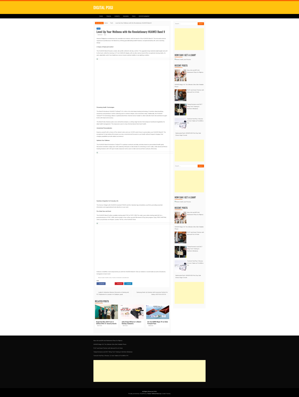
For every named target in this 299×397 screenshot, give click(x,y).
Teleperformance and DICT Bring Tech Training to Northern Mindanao (112, 352)
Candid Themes (166, 393)
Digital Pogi (103, 7)
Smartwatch (119, 277)
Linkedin (128, 283)
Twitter (110, 283)
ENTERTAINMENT (144, 16)
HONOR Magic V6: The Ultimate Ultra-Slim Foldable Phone (109, 344)
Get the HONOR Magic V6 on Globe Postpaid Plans (157, 323)
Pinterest (119, 283)
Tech (98, 28)
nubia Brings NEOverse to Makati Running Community (131, 323)
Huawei (114, 277)
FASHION (125, 16)
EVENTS (117, 16)
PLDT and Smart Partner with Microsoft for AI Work (108, 348)
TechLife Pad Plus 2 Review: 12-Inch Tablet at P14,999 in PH (110, 355)
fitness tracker (101, 277)
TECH (133, 16)
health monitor (108, 277)
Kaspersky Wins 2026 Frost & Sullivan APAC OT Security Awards (106, 323)
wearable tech (125, 277)
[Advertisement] (189, 39)
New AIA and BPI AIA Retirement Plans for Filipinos (107, 340)
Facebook (101, 283)
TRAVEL (108, 16)
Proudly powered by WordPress (137, 393)
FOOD (101, 16)
